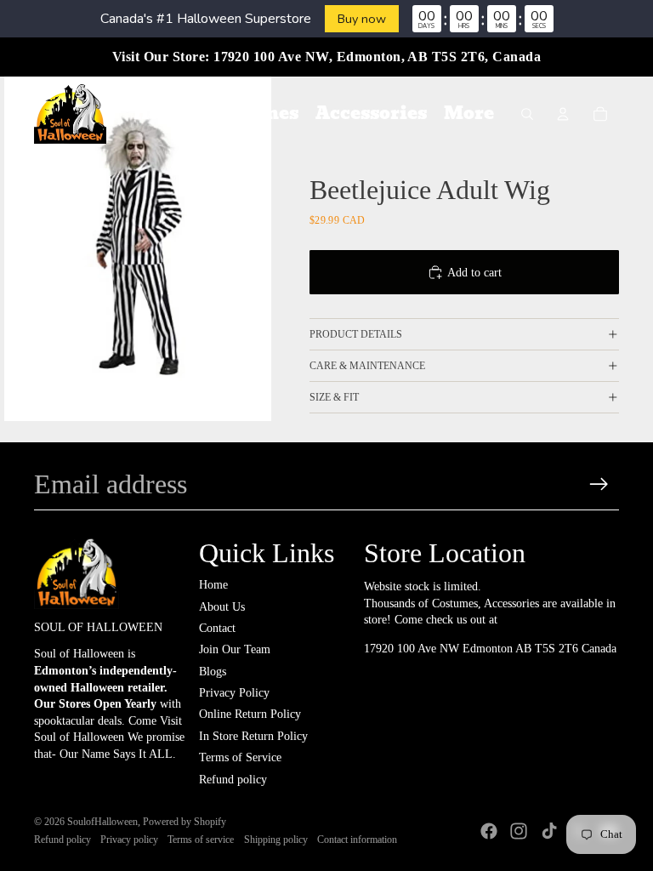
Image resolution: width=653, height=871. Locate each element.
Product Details (355, 334)
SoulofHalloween (102, 822)
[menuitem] (161, 114)
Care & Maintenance (367, 366)
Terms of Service (240, 757)
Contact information (357, 839)
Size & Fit (334, 397)
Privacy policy (129, 839)
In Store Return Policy (253, 736)
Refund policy (233, 779)
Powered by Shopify (184, 822)
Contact (217, 628)
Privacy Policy (234, 692)
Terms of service (201, 839)
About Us (222, 607)
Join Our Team (234, 649)
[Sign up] (599, 484)
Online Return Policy (250, 714)
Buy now (362, 18)
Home (213, 584)
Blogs (212, 671)
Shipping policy (276, 839)
